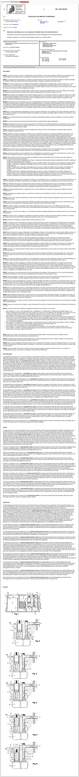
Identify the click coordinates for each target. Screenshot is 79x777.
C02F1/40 (42, 22)
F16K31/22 (60, 21)
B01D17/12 (42, 21)
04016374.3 (15, 24)
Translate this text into (5, 1)
